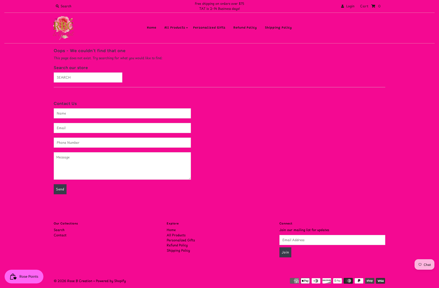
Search (59, 229)
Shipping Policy (278, 27)
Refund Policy (245, 27)
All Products (174, 27)
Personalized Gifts (209, 27)
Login (349, 6)
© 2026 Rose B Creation (73, 280)
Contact (60, 235)
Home (151, 27)
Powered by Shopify (111, 280)
